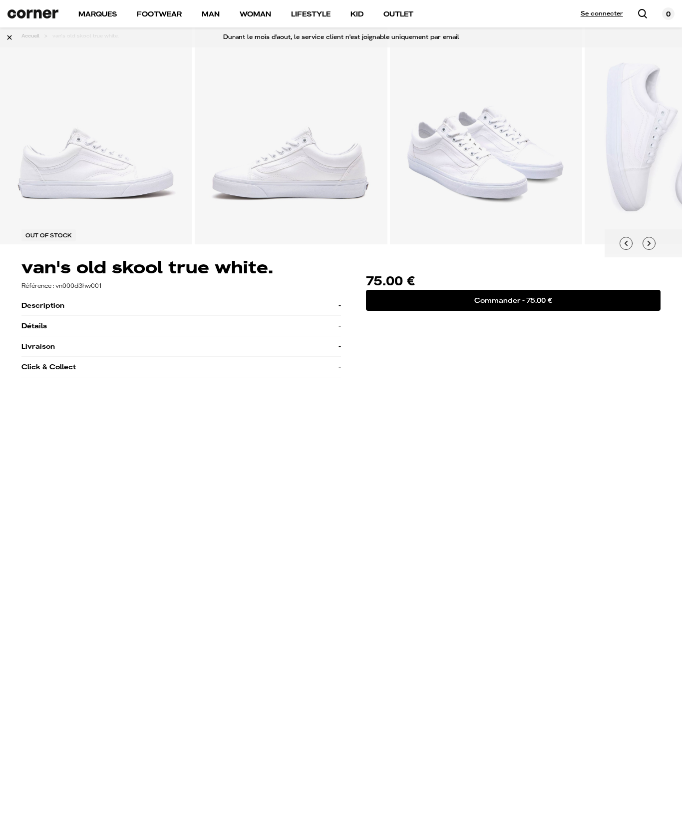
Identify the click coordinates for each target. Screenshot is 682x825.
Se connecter (602, 13)
